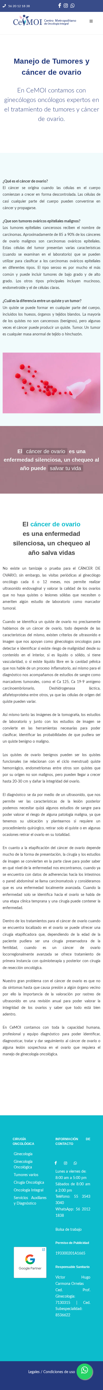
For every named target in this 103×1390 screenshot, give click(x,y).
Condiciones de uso (59, 1372)
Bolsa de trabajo (68, 1230)
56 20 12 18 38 (18, 6)
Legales (34, 1372)
